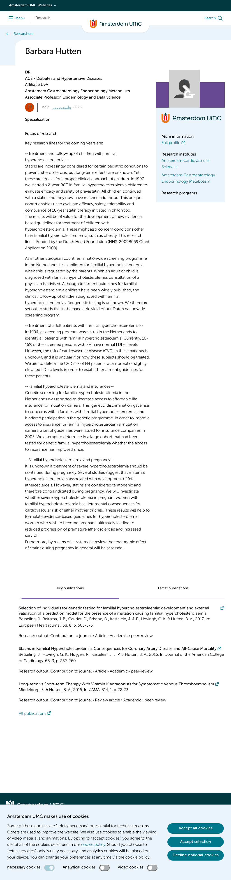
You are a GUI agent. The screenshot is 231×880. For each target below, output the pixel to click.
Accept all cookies (196, 828)
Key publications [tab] (70, 588)
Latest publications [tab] (173, 588)
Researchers (23, 34)
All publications (32, 714)
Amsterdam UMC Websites (30, 5)
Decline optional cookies (196, 855)
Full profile (171, 143)
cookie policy (93, 845)
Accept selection (195, 842)
